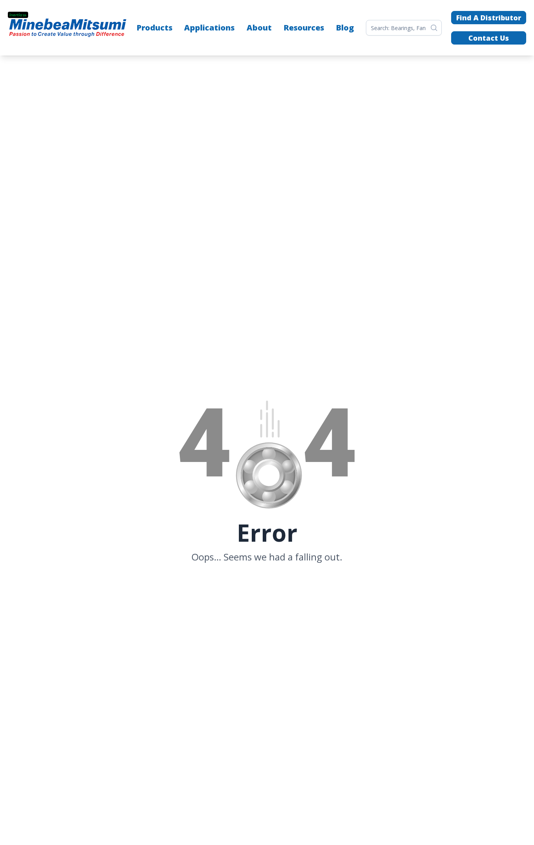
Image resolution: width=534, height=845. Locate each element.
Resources (303, 27)
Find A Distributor (488, 17)
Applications (209, 27)
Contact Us (488, 38)
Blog (345, 27)
